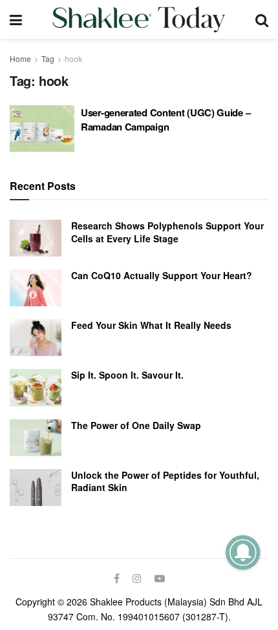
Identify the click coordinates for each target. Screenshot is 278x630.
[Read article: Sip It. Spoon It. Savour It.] (35, 387)
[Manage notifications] (243, 552)
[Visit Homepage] (138, 19)
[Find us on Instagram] (137, 578)
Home (20, 58)
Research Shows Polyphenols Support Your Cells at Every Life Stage (167, 232)
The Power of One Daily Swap (136, 425)
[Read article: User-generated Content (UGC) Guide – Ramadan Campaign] (42, 128)
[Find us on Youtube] (160, 578)
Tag (47, 58)
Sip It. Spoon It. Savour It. (127, 374)
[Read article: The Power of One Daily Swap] (35, 437)
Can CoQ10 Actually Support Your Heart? (161, 275)
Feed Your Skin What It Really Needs (151, 325)
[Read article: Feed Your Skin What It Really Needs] (35, 337)
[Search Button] (261, 19)
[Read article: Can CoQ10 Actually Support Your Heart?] (35, 287)
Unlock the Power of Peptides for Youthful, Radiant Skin (165, 481)
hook (73, 58)
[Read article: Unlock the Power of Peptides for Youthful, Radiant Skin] (35, 487)
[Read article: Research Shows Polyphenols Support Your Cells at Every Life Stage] (35, 238)
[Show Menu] (16, 19)
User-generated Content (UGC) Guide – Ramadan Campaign (165, 119)
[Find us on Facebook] (117, 578)
